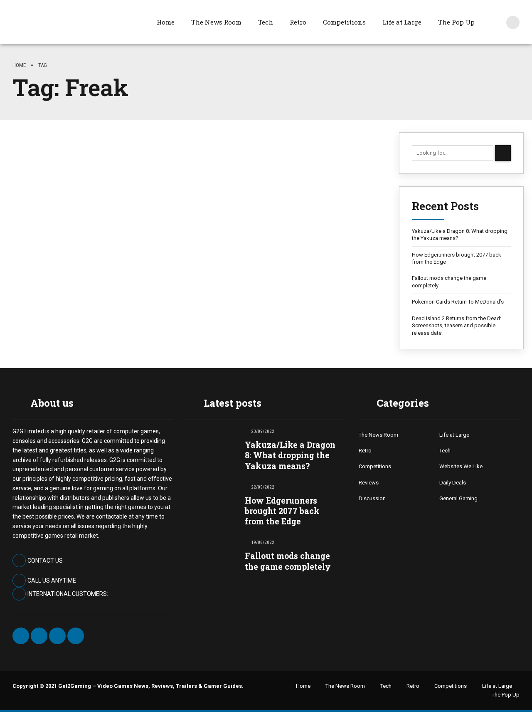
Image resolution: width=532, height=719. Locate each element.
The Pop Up (456, 22)
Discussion (372, 498)
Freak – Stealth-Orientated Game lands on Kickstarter (185, 225)
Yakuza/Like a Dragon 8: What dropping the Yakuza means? (459, 235)
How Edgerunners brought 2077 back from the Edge (456, 258)
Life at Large (401, 22)
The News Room (216, 22)
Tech (265, 22)
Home (166, 22)
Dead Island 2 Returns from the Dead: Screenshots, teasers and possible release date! (456, 325)
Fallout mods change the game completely (449, 282)
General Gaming (458, 498)
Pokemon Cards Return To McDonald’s (458, 302)
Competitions (344, 22)
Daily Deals (452, 482)
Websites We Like (461, 466)
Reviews (369, 482)
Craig (37, 257)
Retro (298, 22)
